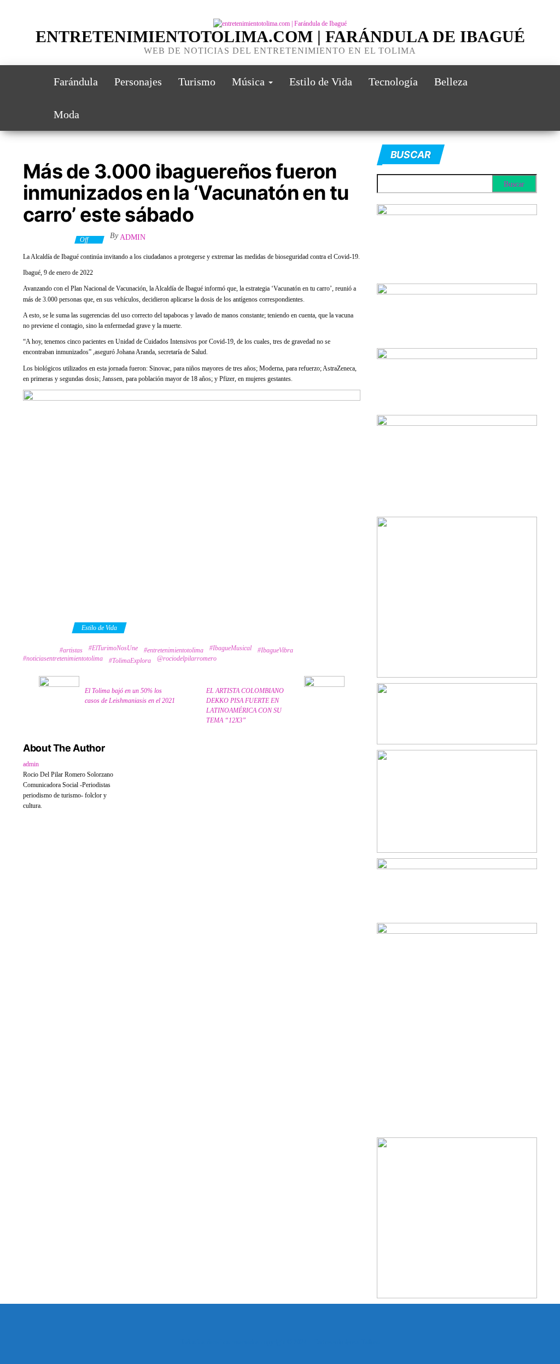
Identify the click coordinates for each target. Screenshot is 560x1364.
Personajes (138, 82)
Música (249, 82)
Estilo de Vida (320, 82)
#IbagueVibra (275, 650)
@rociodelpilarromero (187, 658)
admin (132, 237)
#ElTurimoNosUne (113, 648)
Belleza (451, 82)
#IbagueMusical (230, 648)
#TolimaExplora (130, 660)
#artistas (71, 650)
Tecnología (393, 82)
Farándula (76, 82)
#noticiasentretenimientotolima (63, 658)
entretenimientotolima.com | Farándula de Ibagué (280, 36)
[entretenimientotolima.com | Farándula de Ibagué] (30, 81)
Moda (66, 114)
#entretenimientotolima (173, 650)
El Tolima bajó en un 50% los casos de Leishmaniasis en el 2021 (130, 695)
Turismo (196, 82)
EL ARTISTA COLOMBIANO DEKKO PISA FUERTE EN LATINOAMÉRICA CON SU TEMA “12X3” (245, 705)
